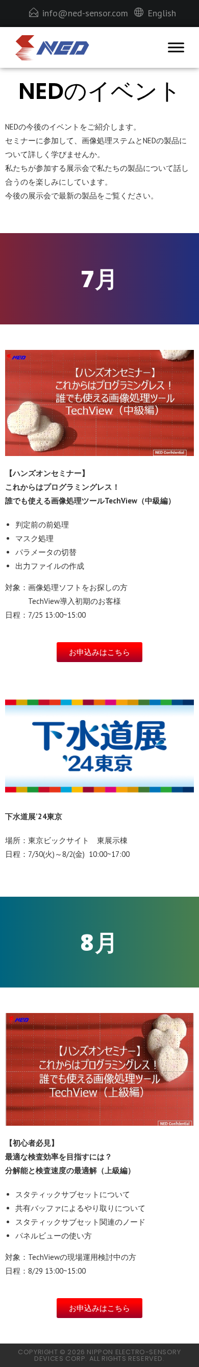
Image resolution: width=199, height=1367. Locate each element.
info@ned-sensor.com (85, 13)
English (161, 13)
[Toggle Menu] (176, 48)
